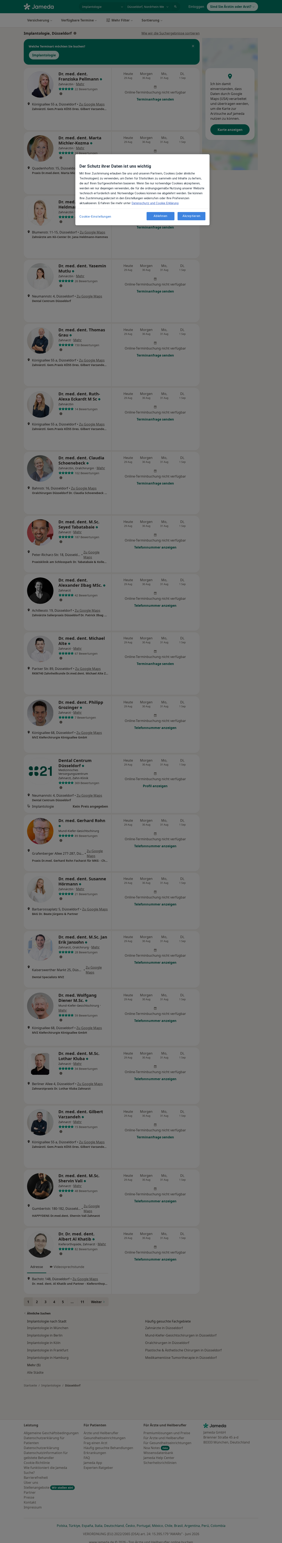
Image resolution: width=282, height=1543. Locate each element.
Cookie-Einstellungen (95, 216)
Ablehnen (160, 216)
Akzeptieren (191, 216)
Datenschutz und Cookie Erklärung (155, 203)
